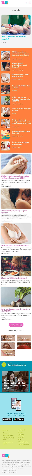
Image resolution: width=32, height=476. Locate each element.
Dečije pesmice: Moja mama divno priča (21, 132)
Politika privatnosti (23, 444)
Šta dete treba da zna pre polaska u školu (20, 143)
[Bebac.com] (4, 2)
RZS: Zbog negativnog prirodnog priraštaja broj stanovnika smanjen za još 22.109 (20, 55)
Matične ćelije (22, 430)
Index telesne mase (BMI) (8, 438)
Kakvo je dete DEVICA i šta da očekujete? (21, 87)
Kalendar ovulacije (8, 435)
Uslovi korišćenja (23, 442)
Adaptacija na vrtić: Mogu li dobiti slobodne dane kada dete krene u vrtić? (14, 384)
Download (21, 437)
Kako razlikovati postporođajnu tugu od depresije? (19, 65)
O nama (20, 432)
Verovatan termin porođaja (8, 443)
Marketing (21, 435)
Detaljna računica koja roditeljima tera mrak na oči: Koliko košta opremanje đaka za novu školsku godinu (21, 122)
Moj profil (5, 430)
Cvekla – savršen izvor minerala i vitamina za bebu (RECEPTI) (21, 99)
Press (19, 439)
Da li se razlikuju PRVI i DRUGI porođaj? (13, 37)
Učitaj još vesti (15, 324)
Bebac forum (6, 433)
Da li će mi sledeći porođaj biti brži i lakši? (21, 109)
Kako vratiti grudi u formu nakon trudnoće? (20, 75)
